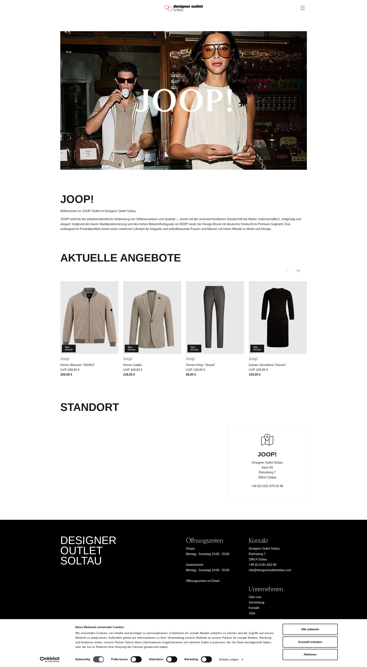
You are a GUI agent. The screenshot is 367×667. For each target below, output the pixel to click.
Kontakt (254, 607)
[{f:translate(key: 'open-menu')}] (302, 8)
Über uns (255, 597)
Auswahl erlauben (310, 642)
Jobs (252, 613)
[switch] (136, 659)
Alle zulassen (310, 629)
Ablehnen (310, 654)
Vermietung (256, 602)
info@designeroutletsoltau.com (270, 570)
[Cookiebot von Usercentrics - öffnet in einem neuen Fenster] (49, 659)
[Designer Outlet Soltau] (183, 7)
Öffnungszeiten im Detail (202, 581)
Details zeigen (228, 659)
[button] (297, 270)
